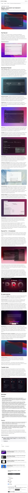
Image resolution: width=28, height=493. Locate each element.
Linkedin (11, 438)
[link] (4, 1)
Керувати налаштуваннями (23, 489)
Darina (8, 6)
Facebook (8, 438)
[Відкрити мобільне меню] (26, 1)
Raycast (8, 295)
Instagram (4, 438)
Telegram (14, 438)
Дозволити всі (17, 489)
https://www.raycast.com (5, 41)
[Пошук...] (25, 1)
